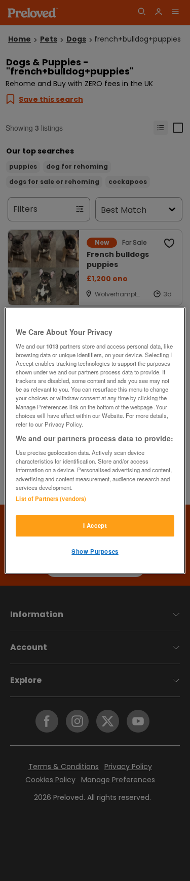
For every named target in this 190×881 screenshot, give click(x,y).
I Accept (95, 525)
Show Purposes (94, 551)
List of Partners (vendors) (51, 498)
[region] (95, 440)
